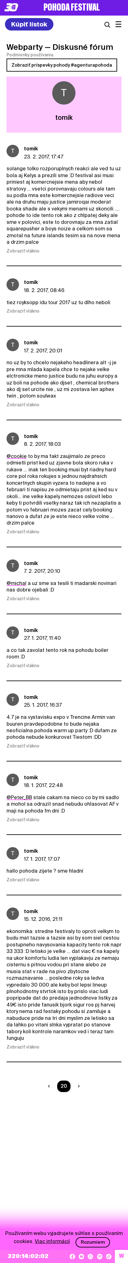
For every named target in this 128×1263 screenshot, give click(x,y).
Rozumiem (93, 1242)
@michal (16, 583)
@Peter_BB (19, 797)
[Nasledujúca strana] (77, 1086)
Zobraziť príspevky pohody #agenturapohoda (61, 65)
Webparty (25, 47)
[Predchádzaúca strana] (50, 1086)
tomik (31, 149)
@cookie (17, 456)
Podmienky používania (30, 54)
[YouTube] (81, 1256)
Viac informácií (52, 1241)
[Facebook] (72, 1256)
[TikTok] (109, 1256)
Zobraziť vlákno (23, 250)
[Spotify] (100, 1256)
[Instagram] (90, 1256)
